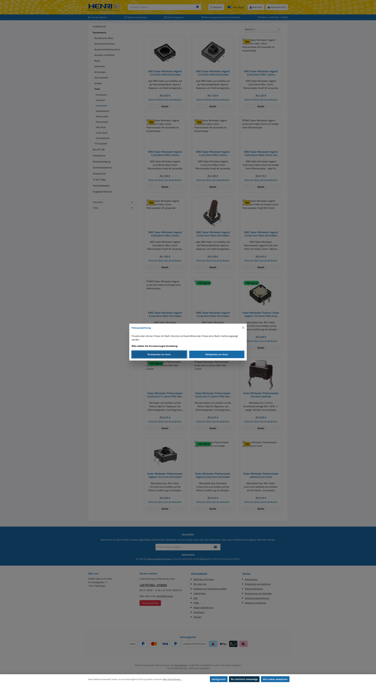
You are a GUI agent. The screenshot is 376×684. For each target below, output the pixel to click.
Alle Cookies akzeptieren (275, 679)
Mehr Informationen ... (172, 679)
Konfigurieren (219, 679)
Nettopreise (216, 354)
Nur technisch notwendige (244, 679)
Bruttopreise (159, 354)
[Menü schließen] (243, 327)
